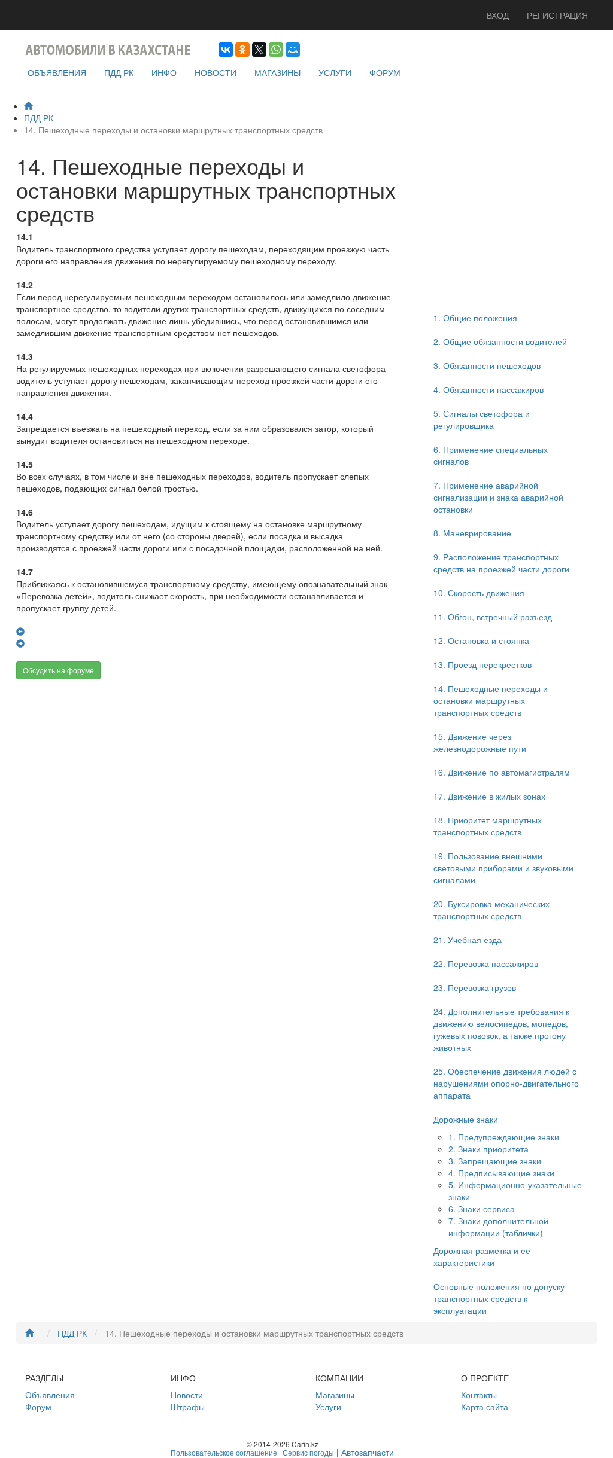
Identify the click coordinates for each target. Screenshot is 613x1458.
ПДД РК (118, 72)
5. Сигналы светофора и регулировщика (481, 419)
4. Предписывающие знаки (501, 1173)
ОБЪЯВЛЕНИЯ (57, 72)
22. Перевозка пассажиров (485, 963)
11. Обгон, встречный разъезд (492, 617)
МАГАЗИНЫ (277, 72)
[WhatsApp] (276, 49)
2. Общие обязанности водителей (500, 341)
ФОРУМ (384, 72)
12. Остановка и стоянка (481, 640)
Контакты (479, 1395)
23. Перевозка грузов (474, 987)
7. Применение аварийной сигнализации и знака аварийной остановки (498, 497)
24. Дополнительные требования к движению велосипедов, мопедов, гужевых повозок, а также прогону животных (501, 1029)
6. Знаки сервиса (481, 1209)
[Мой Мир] (293, 49)
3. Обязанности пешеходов (487, 365)
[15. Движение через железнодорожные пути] (20, 643)
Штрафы (188, 1407)
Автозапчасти (367, 1452)
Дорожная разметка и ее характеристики (481, 1256)
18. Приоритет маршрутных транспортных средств (487, 826)
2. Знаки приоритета (488, 1149)
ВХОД (498, 15)
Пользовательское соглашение (224, 1452)
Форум (38, 1407)
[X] (259, 49)
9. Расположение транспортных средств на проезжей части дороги (501, 563)
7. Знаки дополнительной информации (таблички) (498, 1227)
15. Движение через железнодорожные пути (479, 742)
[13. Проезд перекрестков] (20, 632)
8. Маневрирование (472, 533)
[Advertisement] (206, 784)
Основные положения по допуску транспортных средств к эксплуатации (499, 1298)
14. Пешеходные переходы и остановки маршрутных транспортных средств (490, 700)
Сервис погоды (308, 1452)
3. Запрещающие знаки (494, 1161)
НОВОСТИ (215, 72)
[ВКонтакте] (226, 49)
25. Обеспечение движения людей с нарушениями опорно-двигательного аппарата (506, 1083)
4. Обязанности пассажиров (488, 389)
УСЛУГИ (334, 72)
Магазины (334, 1395)
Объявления (50, 1395)
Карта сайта (484, 1407)
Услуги (328, 1407)
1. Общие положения (475, 318)
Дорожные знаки (465, 1119)
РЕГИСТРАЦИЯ (557, 15)
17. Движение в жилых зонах (489, 796)
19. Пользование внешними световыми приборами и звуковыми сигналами (503, 868)
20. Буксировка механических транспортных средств (491, 910)
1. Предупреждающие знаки (503, 1137)
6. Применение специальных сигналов (490, 455)
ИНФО (164, 72)
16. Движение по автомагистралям (501, 772)
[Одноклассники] (242, 49)
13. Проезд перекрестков (482, 664)
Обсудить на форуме (58, 670)
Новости (187, 1395)
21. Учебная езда (467, 939)
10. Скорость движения (478, 593)
